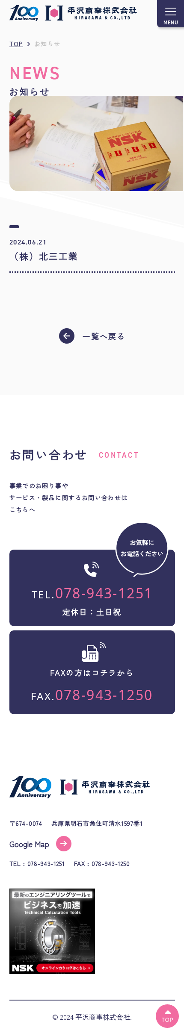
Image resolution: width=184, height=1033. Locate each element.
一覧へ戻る (104, 335)
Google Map (29, 843)
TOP (16, 43)
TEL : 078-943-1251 (37, 864)
